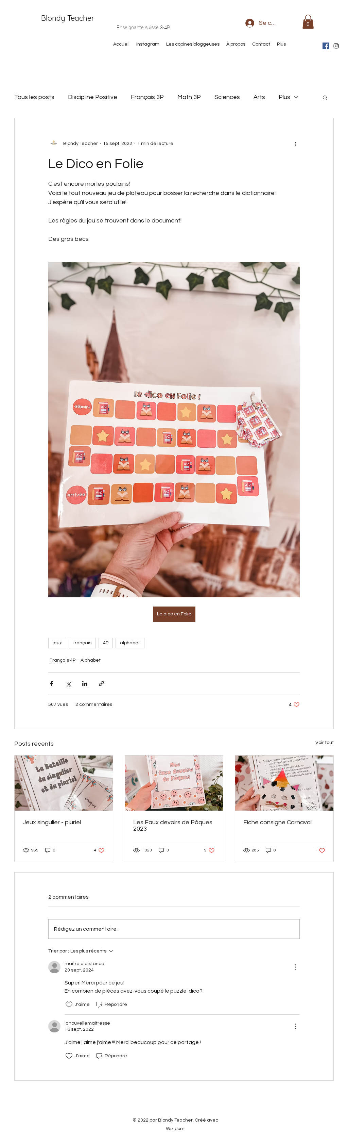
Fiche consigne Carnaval (277, 822)
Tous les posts (34, 97)
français (82, 643)
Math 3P (189, 97)
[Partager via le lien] (101, 683)
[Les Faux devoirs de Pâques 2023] (174, 783)
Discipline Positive (92, 97)
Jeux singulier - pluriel (52, 822)
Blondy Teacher (67, 18)
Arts (259, 97)
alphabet (130, 643)
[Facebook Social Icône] (326, 46)
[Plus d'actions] (296, 144)
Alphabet (91, 660)
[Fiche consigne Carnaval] (284, 783)
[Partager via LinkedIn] (85, 683)
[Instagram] (336, 46)
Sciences (227, 97)
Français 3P (147, 97)
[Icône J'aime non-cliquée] (69, 1004)
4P (105, 643)
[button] (308, 22)
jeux (57, 643)
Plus (284, 97)
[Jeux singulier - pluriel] (64, 783)
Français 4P (62, 660)
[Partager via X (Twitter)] (68, 683)
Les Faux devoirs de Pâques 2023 (172, 825)
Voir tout (324, 742)
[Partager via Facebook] (51, 683)
